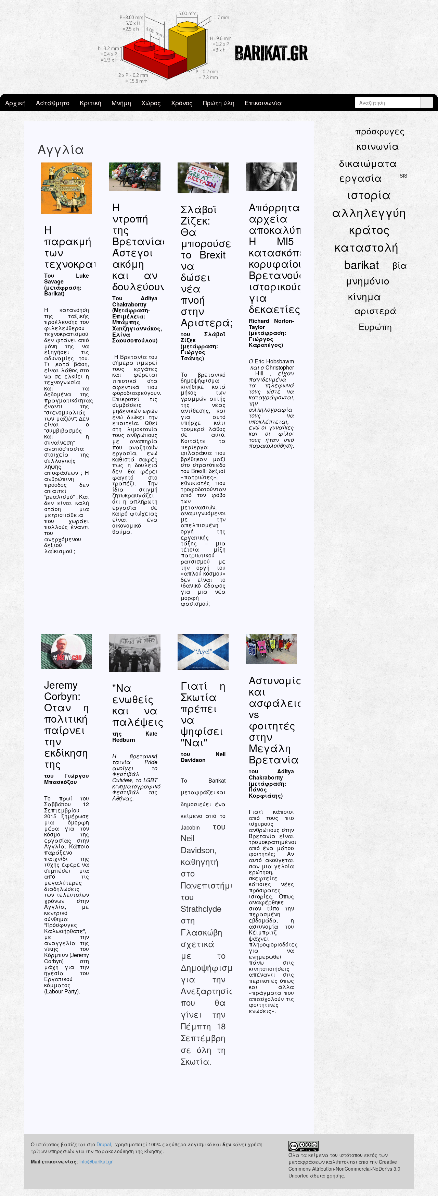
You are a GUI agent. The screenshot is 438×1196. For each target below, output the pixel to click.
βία (399, 265)
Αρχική (15, 102)
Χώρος (151, 102)
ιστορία (369, 194)
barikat (361, 264)
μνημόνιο (367, 280)
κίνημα (364, 296)
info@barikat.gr (96, 1161)
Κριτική (90, 102)
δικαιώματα (368, 163)
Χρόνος (182, 102)
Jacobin (190, 827)
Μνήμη (121, 102)
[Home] (219, 47)
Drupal (103, 1144)
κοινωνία (378, 146)
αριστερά (375, 310)
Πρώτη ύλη (218, 102)
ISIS (402, 175)
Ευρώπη (375, 326)
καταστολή (366, 246)
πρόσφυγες (379, 130)
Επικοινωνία (263, 102)
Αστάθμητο (52, 102)
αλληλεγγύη (369, 212)
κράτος (369, 229)
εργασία (360, 177)
